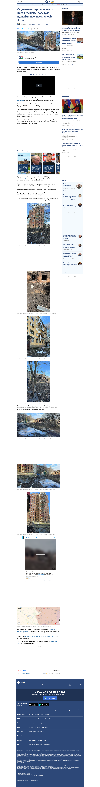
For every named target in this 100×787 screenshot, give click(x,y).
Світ (35, 710)
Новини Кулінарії (40, 731)
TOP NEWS (65, 97)
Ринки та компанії (32, 735)
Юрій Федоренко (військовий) (69, 188)
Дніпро (42, 714)
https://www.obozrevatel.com (62, 750)
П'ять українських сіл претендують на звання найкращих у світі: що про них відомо (69, 57)
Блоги (61, 710)
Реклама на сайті (32, 684)
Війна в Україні (40, 4)
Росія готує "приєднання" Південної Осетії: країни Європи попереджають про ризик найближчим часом (72, 117)
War (29, 23)
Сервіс (46, 727)
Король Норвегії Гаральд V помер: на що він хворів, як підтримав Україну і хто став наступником (72, 28)
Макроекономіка (40, 735)
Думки (64, 180)
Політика (28, 710)
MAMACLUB (40, 740)
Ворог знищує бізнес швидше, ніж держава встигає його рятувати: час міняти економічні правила (69, 246)
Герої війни (33, 4)
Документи (44, 684)
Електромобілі (37, 727)
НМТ (52, 723)
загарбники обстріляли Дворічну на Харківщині (38, 636)
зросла (42, 120)
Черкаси (47, 714)
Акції (43, 727)
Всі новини (80, 710)
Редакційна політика (26, 673)
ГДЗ (29, 723)
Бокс (43, 718)
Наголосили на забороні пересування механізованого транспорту (68, 47)
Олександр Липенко (67, 258)
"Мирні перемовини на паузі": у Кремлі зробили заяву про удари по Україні (72, 145)
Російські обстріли (65, 4)
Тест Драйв (31, 727)
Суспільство (72, 710)
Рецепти (30, 731)
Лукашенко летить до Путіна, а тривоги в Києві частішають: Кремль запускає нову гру (69, 196)
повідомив (20, 100)
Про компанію (31, 681)
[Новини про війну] (45, 673)
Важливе (65, 8)
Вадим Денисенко (66, 199)
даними (21, 406)
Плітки (33, 744)
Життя (44, 710)
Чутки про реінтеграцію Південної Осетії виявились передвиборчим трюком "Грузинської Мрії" (71, 122)
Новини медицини (32, 740)
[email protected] (33, 776)
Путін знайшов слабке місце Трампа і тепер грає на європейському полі (70, 264)
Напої (34, 731)
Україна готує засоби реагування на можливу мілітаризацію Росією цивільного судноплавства (72, 136)
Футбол (30, 718)
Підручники (33, 723)
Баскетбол (35, 718)
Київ (29, 714)
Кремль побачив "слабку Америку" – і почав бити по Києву (69, 237)
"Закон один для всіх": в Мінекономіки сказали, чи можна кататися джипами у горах (69, 41)
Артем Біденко (66, 249)
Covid (45, 740)
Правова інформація (59, 681)
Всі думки (65, 272)
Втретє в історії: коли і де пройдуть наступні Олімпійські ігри (69, 255)
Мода (41, 744)
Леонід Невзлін (66, 240)
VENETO (58, 4)
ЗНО (48, 723)
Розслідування (55, 710)
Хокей (39, 718)
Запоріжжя (37, 714)
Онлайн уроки (40, 723)
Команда (44, 681)
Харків (33, 714)
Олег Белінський (66, 209)
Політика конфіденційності (74, 681)
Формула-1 (47, 718)
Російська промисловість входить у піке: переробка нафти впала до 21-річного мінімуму (68, 185)
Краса (37, 744)
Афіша (30, 744)
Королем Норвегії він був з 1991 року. (70, 32)
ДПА (45, 723)
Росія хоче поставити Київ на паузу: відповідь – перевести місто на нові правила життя (70, 205)
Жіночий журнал (47, 744)
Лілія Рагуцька (24, 23)
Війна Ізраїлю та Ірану (50, 4)
